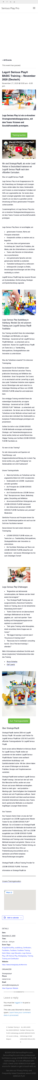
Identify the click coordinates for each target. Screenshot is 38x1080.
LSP (7, 956)
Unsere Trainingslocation (11, 881)
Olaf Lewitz (11, 664)
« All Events (7, 60)
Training (30, 956)
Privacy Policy (22, 1070)
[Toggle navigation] (34, 8)
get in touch (24, 1066)
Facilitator (13, 950)
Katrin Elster (6, 953)
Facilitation (5, 950)
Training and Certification (10, 958)
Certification (27, 947)
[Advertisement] (19, 33)
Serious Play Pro (10, 8)
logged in (18, 1002)
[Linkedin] (10, 1)
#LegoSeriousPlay (8, 947)
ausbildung (18, 947)
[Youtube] (14, 1)
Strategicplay (22, 956)
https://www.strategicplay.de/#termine (14, 965)
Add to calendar (13, 918)
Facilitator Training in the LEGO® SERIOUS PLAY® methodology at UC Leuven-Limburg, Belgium (13, 1033)
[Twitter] (3, 1)
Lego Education (16, 953)
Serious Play (13, 956)
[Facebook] (7, 1)
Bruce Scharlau (12, 662)
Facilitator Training (23, 950)
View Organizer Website (10, 988)
